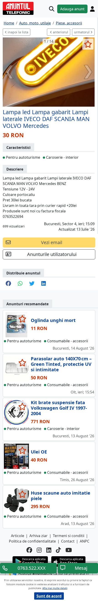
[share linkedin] (43, 283)
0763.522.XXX (32, 568)
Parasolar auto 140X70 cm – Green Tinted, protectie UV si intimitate (61, 364)
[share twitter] (31, 283)
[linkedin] (48, 550)
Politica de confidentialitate (32, 541)
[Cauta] (51, 9)
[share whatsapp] (20, 283)
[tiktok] (58, 550)
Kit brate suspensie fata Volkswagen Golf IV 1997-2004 (59, 407)
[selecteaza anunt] (87, 44)
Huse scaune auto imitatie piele (60, 495)
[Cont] (92, 9)
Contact (68, 541)
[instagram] (39, 550)
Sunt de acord (49, 595)
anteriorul (60, 32)
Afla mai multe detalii (54, 588)
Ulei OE (39, 452)
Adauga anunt (72, 8)
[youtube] (68, 550)
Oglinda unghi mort (53, 320)
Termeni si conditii (68, 535)
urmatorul (82, 32)
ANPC (84, 541)
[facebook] (29, 550)
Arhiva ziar (38, 535)
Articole (17, 535)
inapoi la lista (17, 32)
